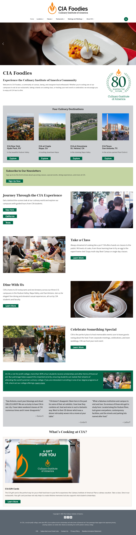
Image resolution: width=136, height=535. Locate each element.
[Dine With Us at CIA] (102, 282)
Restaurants (60, 19)
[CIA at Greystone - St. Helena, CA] (83, 113)
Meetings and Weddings (75, 19)
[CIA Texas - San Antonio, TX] (115, 113)
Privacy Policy (75, 531)
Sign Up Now (15, 181)
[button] (3, 43)
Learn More (78, 258)
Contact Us (64, 531)
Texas (8, 222)
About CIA (90, 19)
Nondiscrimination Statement (91, 531)
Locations (40, 19)
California (9, 216)
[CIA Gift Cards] (42, 440)
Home (32, 19)
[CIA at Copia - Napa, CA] (52, 113)
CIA (37, 531)
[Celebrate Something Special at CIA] (34, 327)
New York (9, 210)
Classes (49, 19)
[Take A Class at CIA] (34, 238)
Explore (13, 158)
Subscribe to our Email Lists (50, 531)
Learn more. (40, 383)
